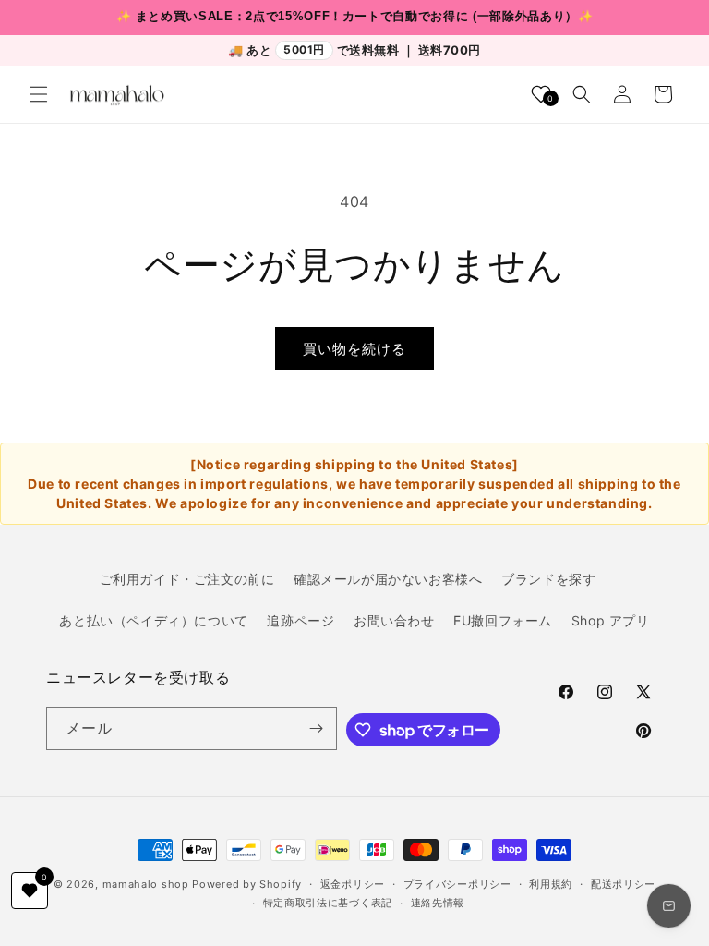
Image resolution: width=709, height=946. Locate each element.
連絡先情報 (438, 902)
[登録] (315, 728)
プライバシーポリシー (457, 884)
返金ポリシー (352, 884)
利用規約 (550, 884)
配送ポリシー (623, 884)
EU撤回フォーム (502, 620)
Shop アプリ (610, 620)
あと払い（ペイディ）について (153, 620)
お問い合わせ (394, 620)
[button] (38, 94)
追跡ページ (300, 620)
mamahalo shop (145, 884)
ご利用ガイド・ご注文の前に (187, 579)
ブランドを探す (548, 579)
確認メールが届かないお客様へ (388, 579)
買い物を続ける (354, 349)
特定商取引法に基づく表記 (327, 902)
